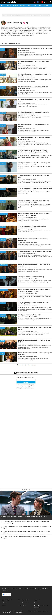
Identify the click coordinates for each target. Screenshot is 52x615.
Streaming (23, 5)
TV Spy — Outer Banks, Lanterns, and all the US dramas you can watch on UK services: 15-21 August (27, 527)
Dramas (2, 49)
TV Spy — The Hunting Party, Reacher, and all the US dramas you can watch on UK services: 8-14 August (26, 532)
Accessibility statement (23, 602)
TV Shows (15, 5)
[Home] (2, 5)
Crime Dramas (4, 214)
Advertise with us (22, 605)
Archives (33, 365)
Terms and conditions (7, 599)
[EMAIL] (27, 22)
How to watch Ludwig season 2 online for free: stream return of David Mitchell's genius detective (25, 517)
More (45, 5)
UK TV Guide (8, 5)
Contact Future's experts (23, 599)
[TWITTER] (21, 22)
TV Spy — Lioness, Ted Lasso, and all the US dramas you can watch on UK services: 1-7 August (25, 537)
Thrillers (3, 62)
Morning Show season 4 (15, 15)
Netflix (41, 15)
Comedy (2, 328)
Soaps (35, 5)
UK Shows (3, 239)
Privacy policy (37, 599)
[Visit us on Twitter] (40, 2)
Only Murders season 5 (30, 15)
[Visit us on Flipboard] (42, 2)
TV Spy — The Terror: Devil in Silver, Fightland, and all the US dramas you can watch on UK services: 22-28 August (26, 522)
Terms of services (30, 384)
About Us (4, 605)
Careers (36, 602)
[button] (48, 2)
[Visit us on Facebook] (38, 2)
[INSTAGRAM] (24, 22)
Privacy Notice (31, 385)
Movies (29, 5)
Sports (40, 5)
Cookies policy (5, 602)
